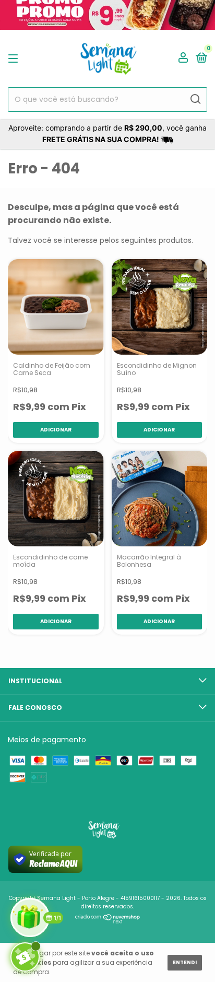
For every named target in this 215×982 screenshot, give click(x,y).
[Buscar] (195, 99)
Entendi (185, 962)
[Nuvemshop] (107, 921)
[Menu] (15, 58)
